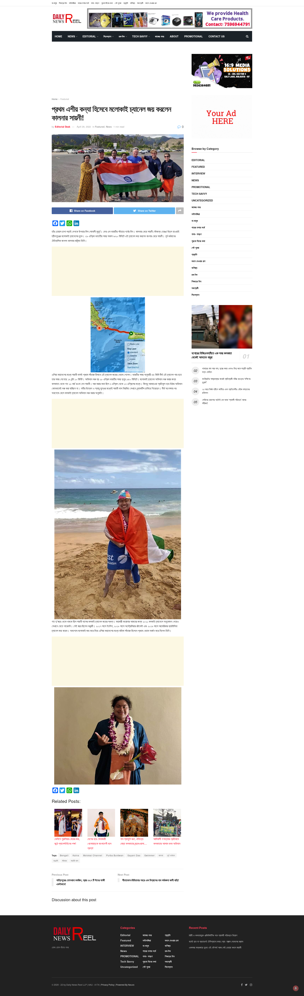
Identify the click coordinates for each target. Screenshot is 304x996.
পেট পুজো (118, 2)
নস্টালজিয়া (72, 2)
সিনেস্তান (107, 36)
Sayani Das (134, 855)
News (71, 36)
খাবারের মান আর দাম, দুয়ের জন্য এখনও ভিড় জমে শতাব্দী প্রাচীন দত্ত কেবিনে (227, 370)
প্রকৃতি (125, 2)
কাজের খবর (159, 36)
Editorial (89, 36)
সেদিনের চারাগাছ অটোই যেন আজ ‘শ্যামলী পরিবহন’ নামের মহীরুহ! (224, 401)
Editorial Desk (62, 126)
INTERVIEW (198, 173)
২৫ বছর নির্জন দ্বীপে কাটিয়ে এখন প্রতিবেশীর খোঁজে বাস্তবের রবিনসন (226, 390)
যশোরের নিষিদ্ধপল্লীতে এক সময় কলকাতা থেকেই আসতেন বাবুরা (212, 355)
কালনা (161, 855)
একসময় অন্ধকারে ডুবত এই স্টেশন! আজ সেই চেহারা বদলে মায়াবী (215, 947)
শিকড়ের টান (63, 2)
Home (58, 36)
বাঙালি (55, 860)
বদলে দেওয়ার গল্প (151, 2)
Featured (64, 98)
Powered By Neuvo (125, 984)
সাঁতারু (64, 860)
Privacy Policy (107, 984)
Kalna (76, 855)
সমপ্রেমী (140, 2)
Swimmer (149, 855)
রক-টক (122, 36)
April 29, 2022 (84, 126)
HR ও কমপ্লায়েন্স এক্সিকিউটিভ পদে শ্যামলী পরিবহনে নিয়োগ (213, 935)
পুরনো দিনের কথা (107, 2)
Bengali (64, 855)
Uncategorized (202, 200)
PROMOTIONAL (193, 36)
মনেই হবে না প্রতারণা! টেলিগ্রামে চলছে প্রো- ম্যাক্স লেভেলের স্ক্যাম (216, 941)
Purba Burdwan (115, 855)
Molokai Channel (92, 855)
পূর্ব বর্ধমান (171, 855)
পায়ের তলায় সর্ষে (198, 227)
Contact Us (216, 36)
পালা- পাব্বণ (95, 2)
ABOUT (174, 36)
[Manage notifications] (296, 988)
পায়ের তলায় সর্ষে (83, 2)
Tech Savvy (139, 36)
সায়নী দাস (74, 860)
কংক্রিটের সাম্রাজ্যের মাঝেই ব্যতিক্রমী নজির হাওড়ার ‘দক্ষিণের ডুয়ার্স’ (226, 380)
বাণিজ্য (132, 2)
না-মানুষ (54, 2)
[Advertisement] (118, 72)
